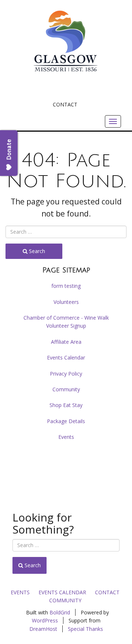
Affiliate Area (66, 341)
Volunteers (66, 301)
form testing (66, 285)
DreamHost (43, 628)
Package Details (66, 421)
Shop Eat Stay (66, 405)
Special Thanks (85, 628)
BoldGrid (60, 612)
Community (66, 389)
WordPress (45, 620)
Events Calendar (66, 357)
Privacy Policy (66, 373)
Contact (65, 104)
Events (66, 436)
